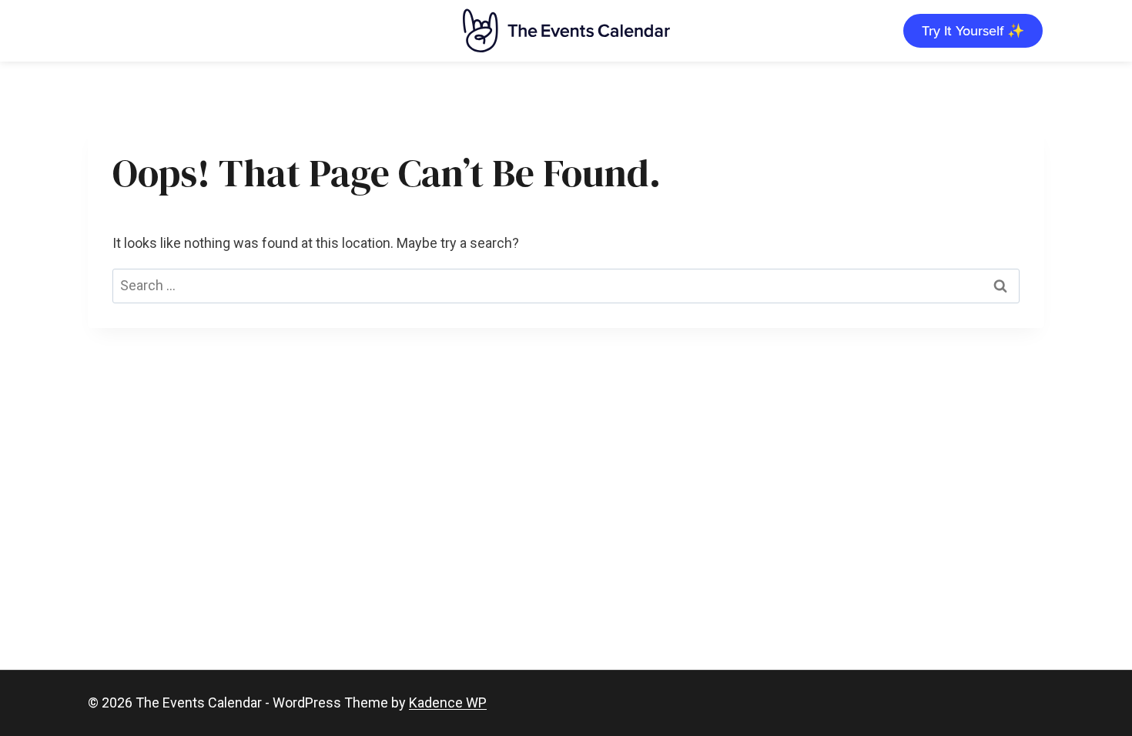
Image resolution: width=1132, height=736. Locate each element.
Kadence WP (448, 702)
